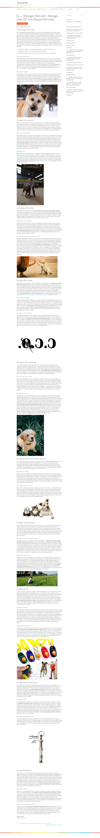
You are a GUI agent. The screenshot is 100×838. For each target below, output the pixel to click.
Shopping (70, 9)
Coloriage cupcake (70, 40)
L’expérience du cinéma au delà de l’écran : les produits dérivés (31, 9)
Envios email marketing (71, 87)
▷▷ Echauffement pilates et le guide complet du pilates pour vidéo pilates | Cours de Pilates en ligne (73, 37)
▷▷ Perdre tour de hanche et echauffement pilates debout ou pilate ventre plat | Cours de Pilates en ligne (74, 91)
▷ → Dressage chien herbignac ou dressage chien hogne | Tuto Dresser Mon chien (33, 823)
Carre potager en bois (70, 55)
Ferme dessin (69, 47)
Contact (78, 9)
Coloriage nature (69, 72)
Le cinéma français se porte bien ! (57, 9)
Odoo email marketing (70, 74)
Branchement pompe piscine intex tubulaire (74, 64)
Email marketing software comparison (73, 62)
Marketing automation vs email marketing (74, 33)
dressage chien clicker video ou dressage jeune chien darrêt (34, 294)
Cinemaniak (22, 2)
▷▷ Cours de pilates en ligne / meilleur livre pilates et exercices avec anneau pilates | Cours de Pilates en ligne (73, 84)
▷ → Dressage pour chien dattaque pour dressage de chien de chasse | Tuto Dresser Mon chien (74, 59)
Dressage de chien (23, 23)
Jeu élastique (68, 95)
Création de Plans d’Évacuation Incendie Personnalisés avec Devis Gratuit (74, 30)
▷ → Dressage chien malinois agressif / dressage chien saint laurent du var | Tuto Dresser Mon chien (74, 78)
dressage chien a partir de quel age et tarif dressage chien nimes (36, 633)
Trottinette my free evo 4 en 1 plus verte (53, 825)
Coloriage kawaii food (70, 45)
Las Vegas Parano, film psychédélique (73, 21)
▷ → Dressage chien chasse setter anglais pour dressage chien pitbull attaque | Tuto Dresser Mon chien (74, 51)
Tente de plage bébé (70, 43)
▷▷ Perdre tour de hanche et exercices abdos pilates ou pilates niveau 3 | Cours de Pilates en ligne (74, 69)
